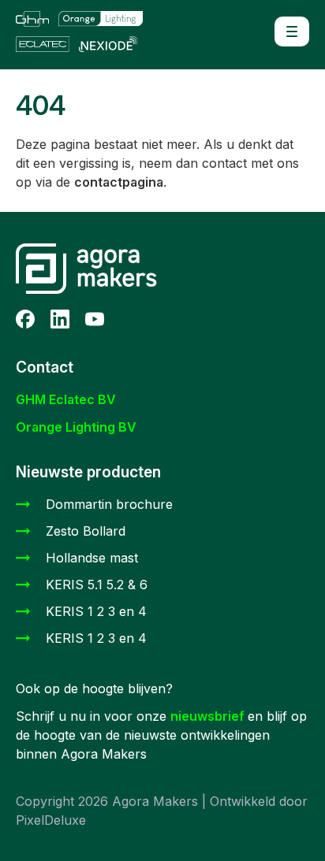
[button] (292, 31)
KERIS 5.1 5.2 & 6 (97, 584)
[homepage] (87, 31)
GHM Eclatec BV (66, 399)
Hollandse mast (92, 558)
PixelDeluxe (51, 820)
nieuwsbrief (209, 716)
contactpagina (118, 182)
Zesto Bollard (85, 531)
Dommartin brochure (109, 504)
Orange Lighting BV (76, 427)
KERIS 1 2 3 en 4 (96, 611)
